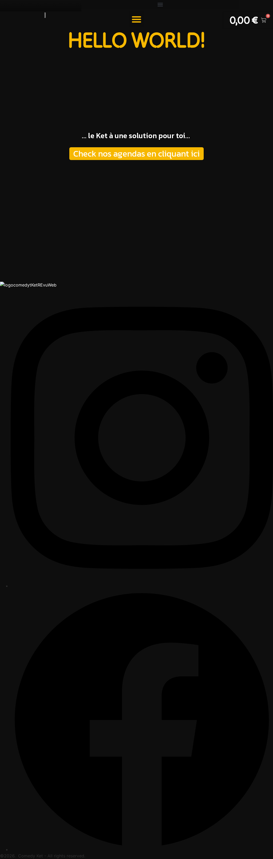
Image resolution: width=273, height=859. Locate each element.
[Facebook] (142, 849)
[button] (160, 4)
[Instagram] (142, 585)
